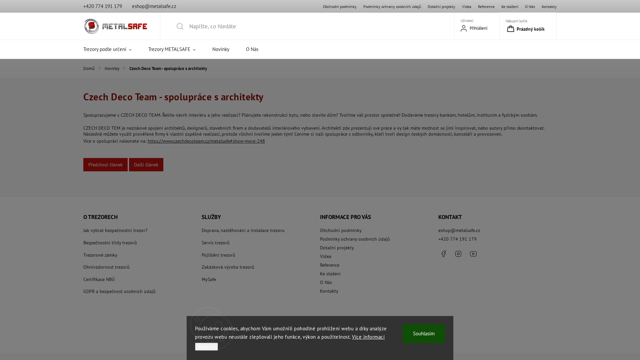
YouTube (473, 254)
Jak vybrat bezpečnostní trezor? (115, 230)
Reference (486, 6)
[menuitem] (111, 49)
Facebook (443, 254)
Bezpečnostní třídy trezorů (110, 243)
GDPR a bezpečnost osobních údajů (119, 291)
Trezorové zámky (100, 255)
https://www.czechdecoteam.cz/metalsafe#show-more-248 (206, 141)
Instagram (458, 254)
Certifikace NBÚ (99, 279)
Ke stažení (509, 6)
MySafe (209, 279)
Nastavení (206, 347)
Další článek (146, 165)
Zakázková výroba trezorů (228, 267)
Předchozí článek (105, 165)
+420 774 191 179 (457, 239)
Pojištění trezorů (218, 255)
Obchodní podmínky (340, 6)
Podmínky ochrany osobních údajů (392, 6)
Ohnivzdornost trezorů (106, 267)
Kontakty (549, 6)
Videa (466, 6)
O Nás (530, 6)
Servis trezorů (216, 243)
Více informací (368, 337)
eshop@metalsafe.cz (459, 230)
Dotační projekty (441, 6)
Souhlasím (424, 333)
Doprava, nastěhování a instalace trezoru (243, 230)
